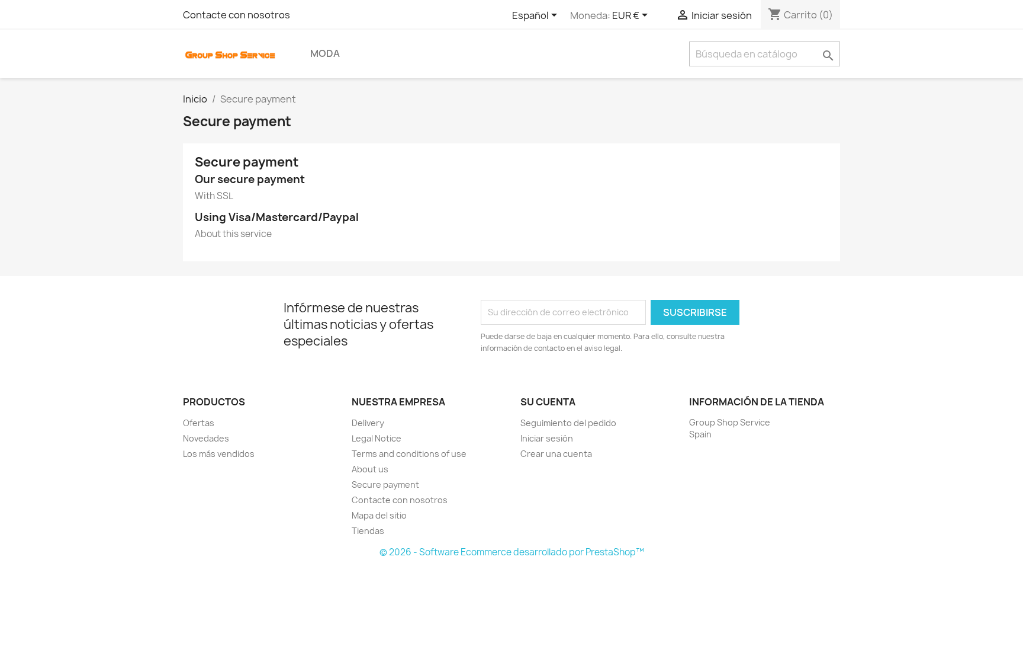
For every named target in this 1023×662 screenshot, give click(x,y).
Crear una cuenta (556, 453)
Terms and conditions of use (409, 453)
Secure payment (385, 484)
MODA (325, 53)
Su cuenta (547, 401)
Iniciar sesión (546, 438)
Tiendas (368, 530)
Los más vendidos (219, 453)
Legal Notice (376, 438)
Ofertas (198, 422)
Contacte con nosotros (236, 14)
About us (370, 469)
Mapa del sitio (379, 515)
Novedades (206, 438)
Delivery (368, 422)
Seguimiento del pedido (568, 422)
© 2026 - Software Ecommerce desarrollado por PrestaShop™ (511, 552)
